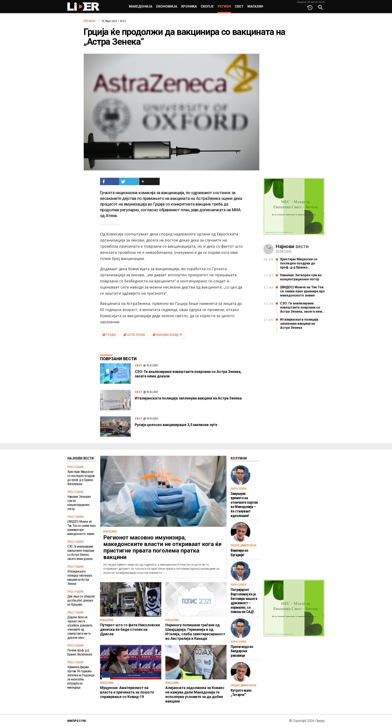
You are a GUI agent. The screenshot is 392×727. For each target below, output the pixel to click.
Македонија (140, 6)
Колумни (239, 458)
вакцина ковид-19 (169, 335)
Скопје (207, 6)
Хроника (189, 6)
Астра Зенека (136, 335)
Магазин (255, 6)
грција (111, 335)
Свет (239, 6)
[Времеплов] (309, 6)
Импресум (76, 721)
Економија (166, 6)
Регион (224, 6)
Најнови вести (80, 458)
